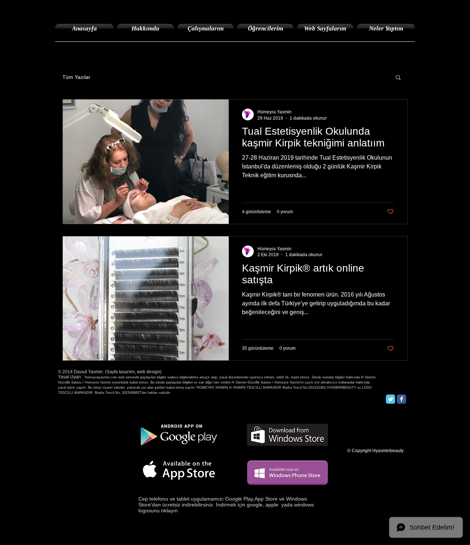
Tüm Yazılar (76, 77)
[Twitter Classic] (390, 399)
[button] (398, 78)
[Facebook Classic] (401, 399)
